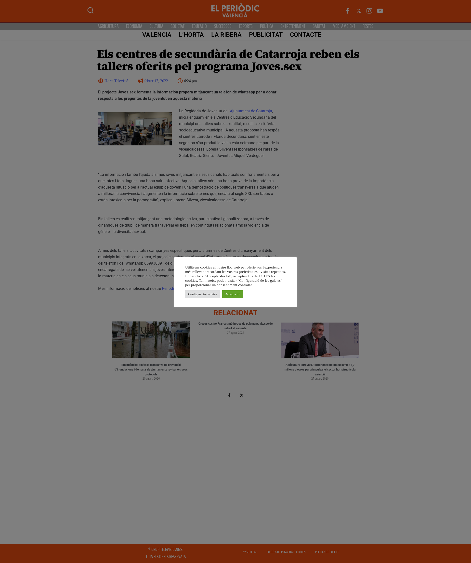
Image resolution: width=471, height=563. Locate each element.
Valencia (156, 34)
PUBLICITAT (266, 34)
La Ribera (226, 34)
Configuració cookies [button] (202, 294)
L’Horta (191, 34)
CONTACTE (305, 34)
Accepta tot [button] (232, 294)
